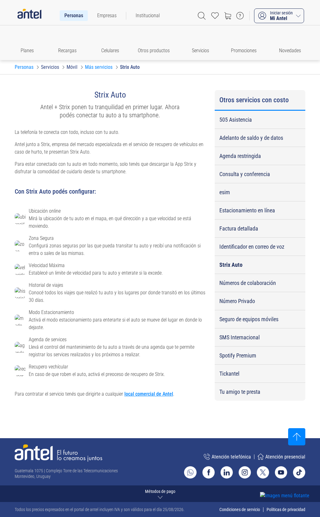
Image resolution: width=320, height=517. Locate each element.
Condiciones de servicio (239, 509)
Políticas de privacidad (286, 509)
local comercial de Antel (148, 394)
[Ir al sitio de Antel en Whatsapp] (190, 472)
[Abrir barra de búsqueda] (202, 16)
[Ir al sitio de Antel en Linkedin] (226, 472)
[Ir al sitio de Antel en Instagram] (244, 472)
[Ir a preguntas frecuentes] (240, 15)
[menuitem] (74, 15)
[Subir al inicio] (296, 436)
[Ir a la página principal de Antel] (58, 453)
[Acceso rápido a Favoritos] (215, 15)
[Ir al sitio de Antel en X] (263, 472)
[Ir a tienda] (227, 15)
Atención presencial (285, 457)
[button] (30, 42)
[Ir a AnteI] (29, 15)
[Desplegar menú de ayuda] (294, 484)
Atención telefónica (231, 457)
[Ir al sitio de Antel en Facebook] (208, 472)
